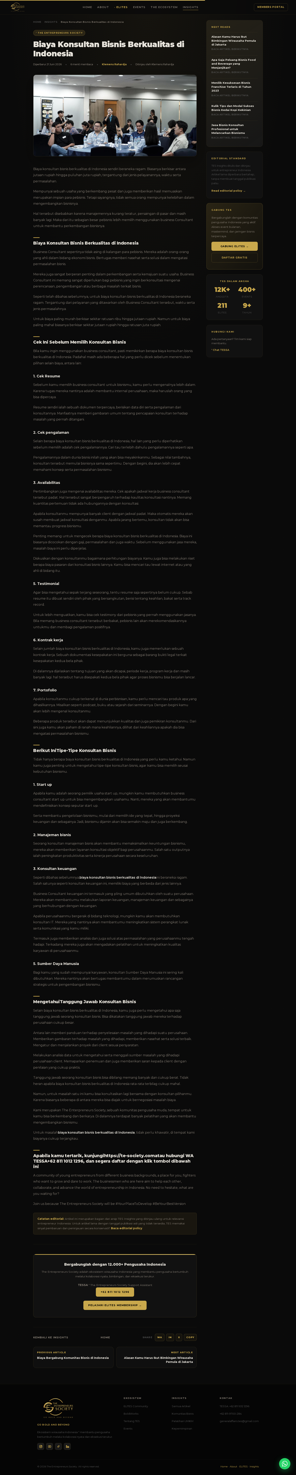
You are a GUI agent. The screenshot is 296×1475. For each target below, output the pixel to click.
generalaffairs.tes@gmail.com (239, 1421)
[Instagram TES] (40, 1446)
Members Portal (271, 7)
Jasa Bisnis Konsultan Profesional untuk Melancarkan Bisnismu (229, 131)
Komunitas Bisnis (183, 1413)
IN (170, 1337)
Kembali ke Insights (50, 1337)
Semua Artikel (181, 1406)
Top (286, 1454)
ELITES (122, 7)
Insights (190, 7)
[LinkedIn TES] (67, 1446)
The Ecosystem (164, 7)
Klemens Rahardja (114, 64)
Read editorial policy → (228, 190)
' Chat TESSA (220, 349)
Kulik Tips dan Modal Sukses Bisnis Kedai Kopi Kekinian (232, 110)
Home (87, 7)
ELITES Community (136, 1406)
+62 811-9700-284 (231, 1413)
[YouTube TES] (49, 1446)
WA (159, 1337)
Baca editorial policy (126, 1228)
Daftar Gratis (234, 257)
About (103, 7)
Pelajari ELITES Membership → (115, 1305)
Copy (190, 1337)
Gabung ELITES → (234, 246)
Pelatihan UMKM (182, 1421)
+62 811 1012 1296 (115, 1291)
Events (139, 7)
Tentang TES (132, 1421)
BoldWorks (131, 1413)
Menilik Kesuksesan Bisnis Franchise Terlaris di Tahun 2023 (231, 89)
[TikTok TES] (58, 1446)
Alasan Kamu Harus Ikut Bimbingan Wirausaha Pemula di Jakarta (233, 43)
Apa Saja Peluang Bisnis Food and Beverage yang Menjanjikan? (233, 66)
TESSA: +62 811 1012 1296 (234, 1406)
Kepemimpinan (182, 1428)
